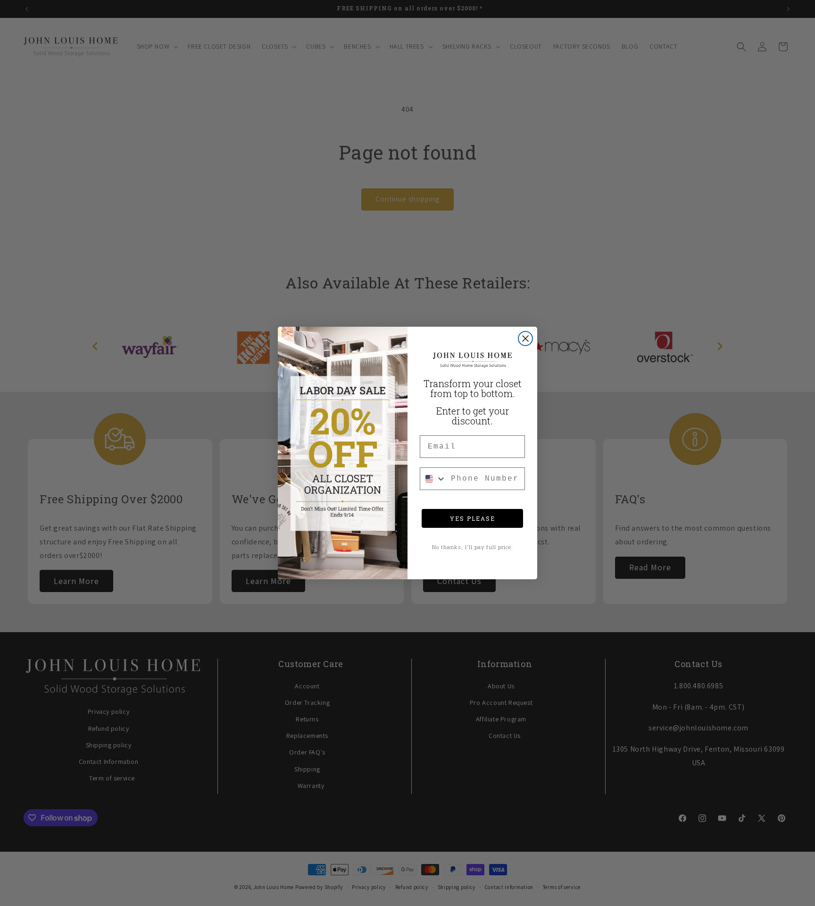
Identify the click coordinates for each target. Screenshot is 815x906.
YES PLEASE (472, 518)
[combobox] (433, 479)
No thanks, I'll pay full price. (472, 546)
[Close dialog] (525, 338)
